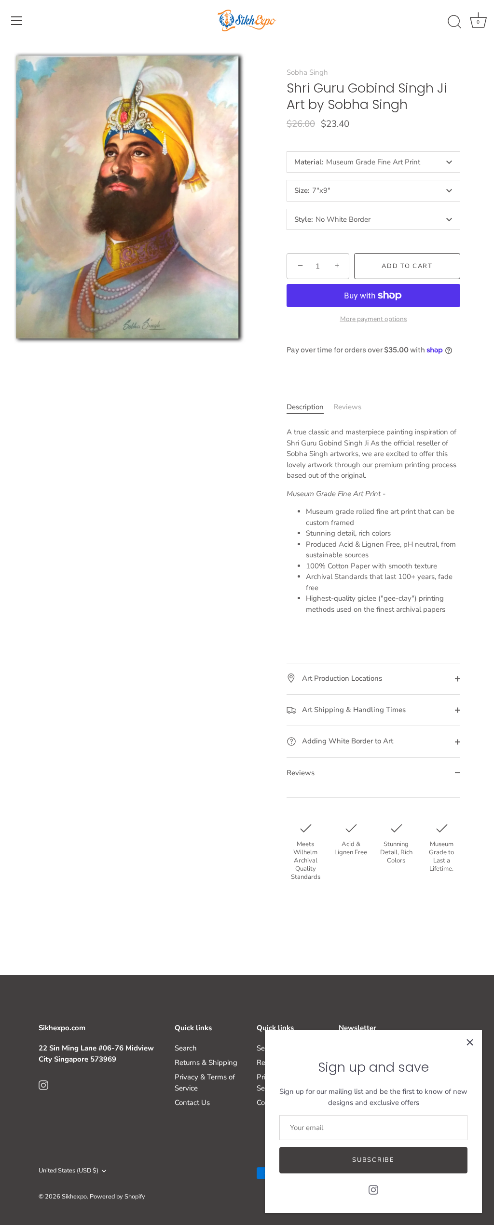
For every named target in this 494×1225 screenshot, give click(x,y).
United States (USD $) (68, 1171)
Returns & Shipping (206, 1062)
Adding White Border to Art (346, 741)
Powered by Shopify (117, 1196)
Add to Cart (407, 266)
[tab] (310, 407)
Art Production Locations (341, 678)
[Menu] (16, 20)
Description (305, 407)
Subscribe (373, 1160)
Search (186, 1048)
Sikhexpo (74, 1196)
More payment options (373, 318)
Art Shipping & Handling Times (353, 709)
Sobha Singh (307, 72)
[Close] (469, 1042)
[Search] (454, 22)
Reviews (347, 407)
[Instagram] (373, 1189)
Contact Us (192, 1102)
